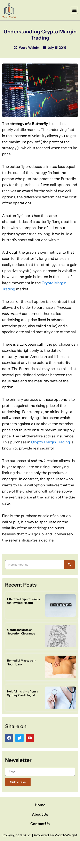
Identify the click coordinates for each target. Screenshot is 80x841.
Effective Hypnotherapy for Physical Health (23, 601)
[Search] (69, 564)
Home (40, 805)
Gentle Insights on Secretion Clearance (21, 631)
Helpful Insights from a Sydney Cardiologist (22, 693)
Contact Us (40, 824)
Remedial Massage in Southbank (21, 662)
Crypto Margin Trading (50, 442)
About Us (40, 814)
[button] (74, 10)
